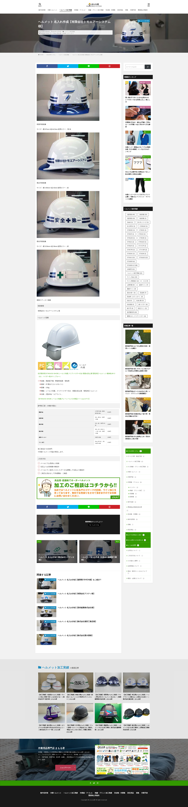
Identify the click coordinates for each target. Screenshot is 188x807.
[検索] (148, 67)
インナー (148, 132)
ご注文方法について (135, 555)
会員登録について (134, 566)
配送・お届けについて (136, 578)
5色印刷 (142, 218)
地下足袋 (132, 502)
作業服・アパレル (79, 10)
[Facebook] (47, 66)
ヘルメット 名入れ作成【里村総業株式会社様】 (76, 607)
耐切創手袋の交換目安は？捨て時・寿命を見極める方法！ (137, 415)
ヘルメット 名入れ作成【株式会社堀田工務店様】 (77, 621)
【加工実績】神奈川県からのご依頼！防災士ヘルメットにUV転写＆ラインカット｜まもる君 (79, 697)
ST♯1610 (143, 257)
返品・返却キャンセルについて (137, 572)
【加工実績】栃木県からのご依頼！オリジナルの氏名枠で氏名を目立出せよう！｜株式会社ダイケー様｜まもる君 (51, 727)
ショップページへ (65, 767)
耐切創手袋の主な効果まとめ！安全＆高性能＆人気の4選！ (137, 438)
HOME (41, 54)
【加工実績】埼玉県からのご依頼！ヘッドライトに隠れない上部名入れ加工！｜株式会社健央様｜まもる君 (136, 697)
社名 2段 (140, 300)
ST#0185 (131, 230)
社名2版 (130, 304)
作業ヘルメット (52, 10)
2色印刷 (43, 33)
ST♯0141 (131, 253)
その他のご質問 (134, 561)
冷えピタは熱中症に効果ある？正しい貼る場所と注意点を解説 (137, 173)
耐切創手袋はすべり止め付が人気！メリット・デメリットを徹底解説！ (137, 392)
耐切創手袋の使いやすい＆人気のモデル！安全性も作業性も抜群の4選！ (137, 370)
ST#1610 (142, 242)
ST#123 (142, 234)
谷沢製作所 (132, 312)
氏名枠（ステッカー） (68, 33)
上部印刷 (131, 285)
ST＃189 (143, 249)
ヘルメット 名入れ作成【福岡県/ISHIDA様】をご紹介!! (79, 580)
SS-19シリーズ (143, 222)
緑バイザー (143, 304)
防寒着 (133, 496)
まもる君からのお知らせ (137, 540)
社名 (129, 300)
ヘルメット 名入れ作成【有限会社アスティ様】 (76, 593)
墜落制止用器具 (143, 10)
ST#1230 (131, 238)
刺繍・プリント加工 (137, 490)
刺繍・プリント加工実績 (95, 10)
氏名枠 (143, 292)
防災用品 (120, 10)
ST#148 (142, 238)
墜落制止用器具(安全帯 (135, 507)
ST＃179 (142, 246)
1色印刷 (131, 214)
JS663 (130, 222)
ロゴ (145, 281)
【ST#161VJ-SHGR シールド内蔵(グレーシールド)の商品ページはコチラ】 (64, 399)
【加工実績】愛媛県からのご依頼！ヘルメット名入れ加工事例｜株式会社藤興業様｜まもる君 (108, 727)
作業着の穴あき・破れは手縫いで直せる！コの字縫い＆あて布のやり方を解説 (137, 124)
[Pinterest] (109, 66)
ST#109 (130, 234)
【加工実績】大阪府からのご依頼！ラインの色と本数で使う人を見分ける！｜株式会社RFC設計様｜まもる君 (51, 697)
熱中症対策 (42, 10)
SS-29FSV (131, 226)
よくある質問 (133, 545)
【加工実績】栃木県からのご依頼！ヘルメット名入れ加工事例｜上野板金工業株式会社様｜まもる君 (136, 727)
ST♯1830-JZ (132, 265)
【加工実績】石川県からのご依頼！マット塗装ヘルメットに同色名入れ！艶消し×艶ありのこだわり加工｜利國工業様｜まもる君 (79, 728)
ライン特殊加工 (133, 281)
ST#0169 (143, 226)
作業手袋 (133, 10)
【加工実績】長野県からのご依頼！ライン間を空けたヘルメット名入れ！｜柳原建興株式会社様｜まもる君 (108, 697)
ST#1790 (131, 249)
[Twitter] (68, 66)
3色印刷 (131, 218)
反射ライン (143, 285)
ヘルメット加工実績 (66, 10)
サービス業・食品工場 (136, 456)
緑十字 (130, 308)
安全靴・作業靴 (110, 10)
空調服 (133, 493)
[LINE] (88, 66)
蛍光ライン (142, 308)
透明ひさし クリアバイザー (136, 316)
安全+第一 (59, 33)
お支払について (134, 550)
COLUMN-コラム (51, 54)
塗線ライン (131, 289)
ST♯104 (142, 253)
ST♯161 (47, 33)
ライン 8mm (53, 33)
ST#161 (130, 242)
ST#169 (130, 246)
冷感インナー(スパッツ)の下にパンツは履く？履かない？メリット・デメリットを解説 (137, 197)
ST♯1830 (131, 261)
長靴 (126, 10)
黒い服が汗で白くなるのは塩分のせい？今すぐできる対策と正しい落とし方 (137, 99)
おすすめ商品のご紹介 (136, 535)
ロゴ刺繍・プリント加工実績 (138, 466)
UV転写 (131, 269)
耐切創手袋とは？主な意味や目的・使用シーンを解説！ (137, 347)
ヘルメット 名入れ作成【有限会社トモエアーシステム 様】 (87, 54)
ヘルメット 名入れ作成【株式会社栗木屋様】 (75, 635)
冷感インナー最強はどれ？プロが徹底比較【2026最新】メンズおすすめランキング (137, 149)
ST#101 (142, 230)
